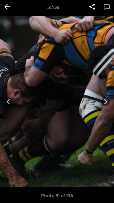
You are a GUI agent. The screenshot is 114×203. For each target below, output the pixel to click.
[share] (92, 7)
